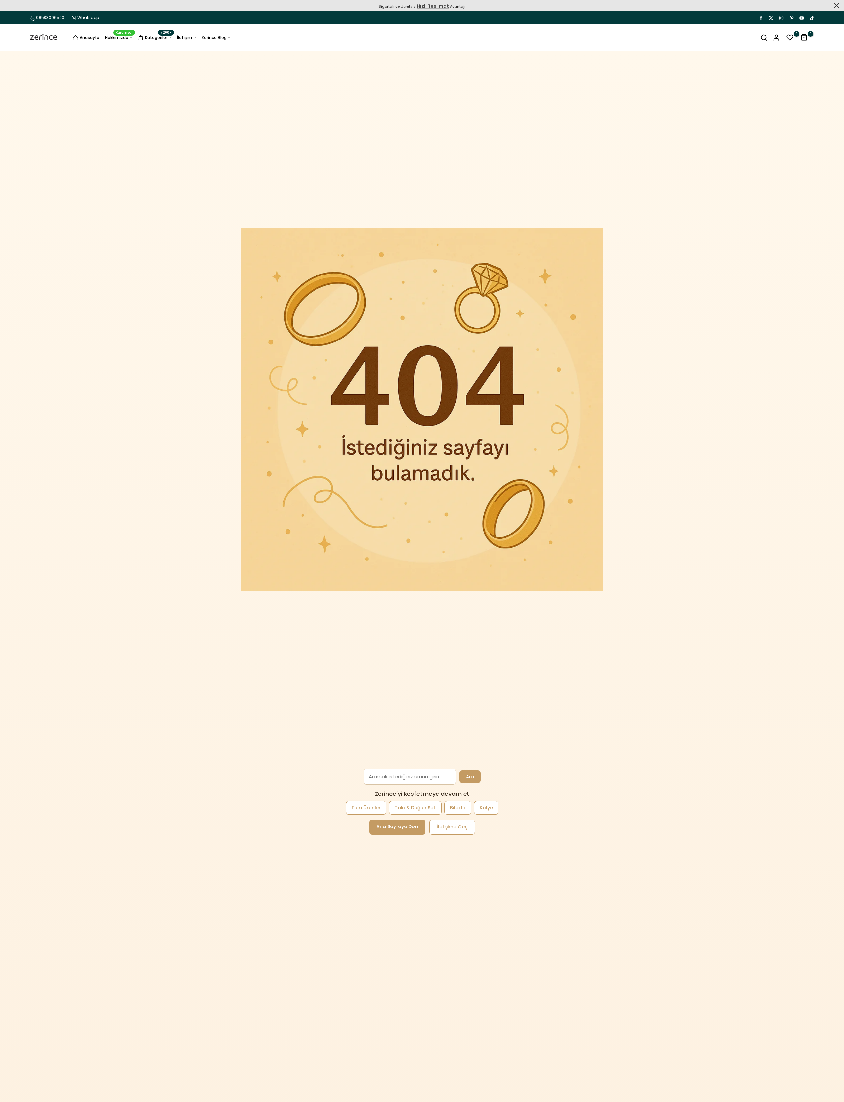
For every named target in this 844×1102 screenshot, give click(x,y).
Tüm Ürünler (366, 807)
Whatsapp (88, 17)
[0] (790, 37)
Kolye (486, 807)
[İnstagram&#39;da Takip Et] (781, 18)
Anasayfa (89, 37)
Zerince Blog (213, 37)
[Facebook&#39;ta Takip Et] (760, 18)
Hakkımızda (119, 37)
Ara (470, 776)
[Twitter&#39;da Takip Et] (770, 18)
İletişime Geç (452, 827)
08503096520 (49, 17)
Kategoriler (158, 36)
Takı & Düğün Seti (415, 807)
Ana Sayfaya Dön (397, 826)
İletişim (184, 37)
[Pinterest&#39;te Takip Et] (791, 18)
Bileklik (458, 807)
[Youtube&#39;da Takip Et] (801, 18)
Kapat (7, 5)
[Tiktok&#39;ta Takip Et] (811, 18)
